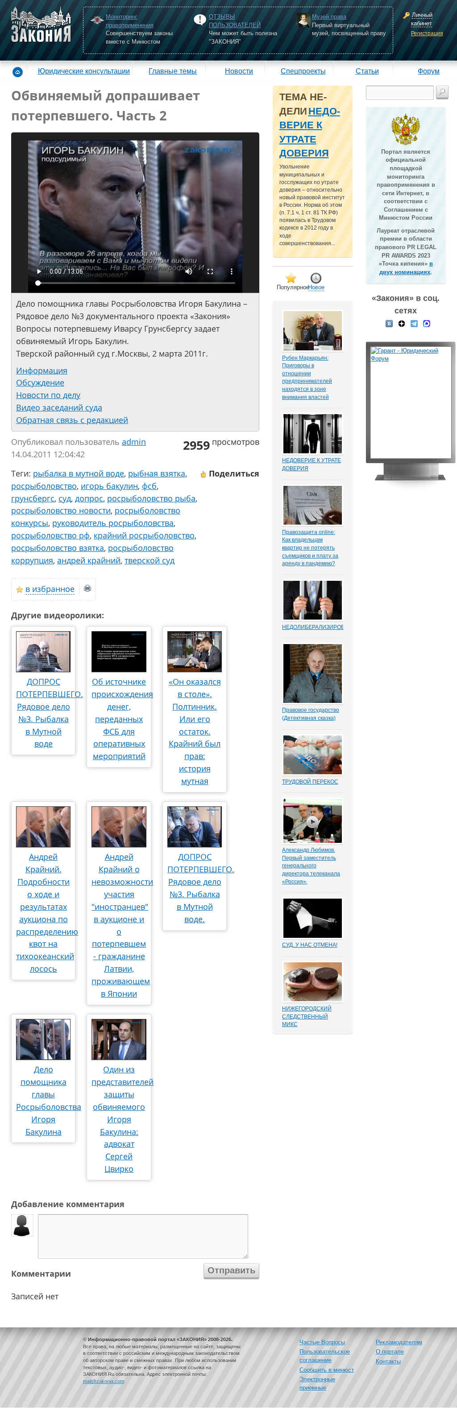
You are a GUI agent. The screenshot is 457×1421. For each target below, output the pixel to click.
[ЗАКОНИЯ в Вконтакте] (389, 323)
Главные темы (173, 71)
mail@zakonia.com (103, 1381)
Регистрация (427, 33)
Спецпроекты (303, 71)
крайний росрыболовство (144, 535)
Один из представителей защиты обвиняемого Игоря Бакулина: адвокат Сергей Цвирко (122, 1119)
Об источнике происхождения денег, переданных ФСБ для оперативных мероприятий (122, 718)
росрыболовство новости (61, 510)
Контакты (388, 1361)
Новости (239, 71)
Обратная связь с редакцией (72, 420)
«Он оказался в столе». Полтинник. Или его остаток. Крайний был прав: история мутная (195, 731)
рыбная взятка (156, 473)
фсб (149, 486)
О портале (390, 1351)
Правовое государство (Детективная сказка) (310, 714)
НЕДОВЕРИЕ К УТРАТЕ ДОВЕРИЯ (311, 464)
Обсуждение (40, 382)
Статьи (367, 71)
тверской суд (149, 560)
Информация (41, 370)
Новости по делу (48, 395)
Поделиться (233, 473)
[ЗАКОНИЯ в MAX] (426, 323)
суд (64, 498)
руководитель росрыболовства (113, 522)
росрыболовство (44, 486)
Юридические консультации (84, 71)
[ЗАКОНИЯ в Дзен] (401, 323)
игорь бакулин (109, 486)
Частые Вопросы (322, 1342)
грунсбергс (32, 498)
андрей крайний (88, 560)
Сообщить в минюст (326, 1370)
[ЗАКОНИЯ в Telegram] (414, 323)
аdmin (134, 441)
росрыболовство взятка (57, 547)
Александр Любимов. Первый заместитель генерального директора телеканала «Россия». (311, 865)
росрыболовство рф (50, 535)
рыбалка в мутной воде (78, 473)
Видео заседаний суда (59, 407)
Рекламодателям (399, 1342)
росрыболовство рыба (151, 498)
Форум (429, 71)
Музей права (329, 16)
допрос (89, 498)
